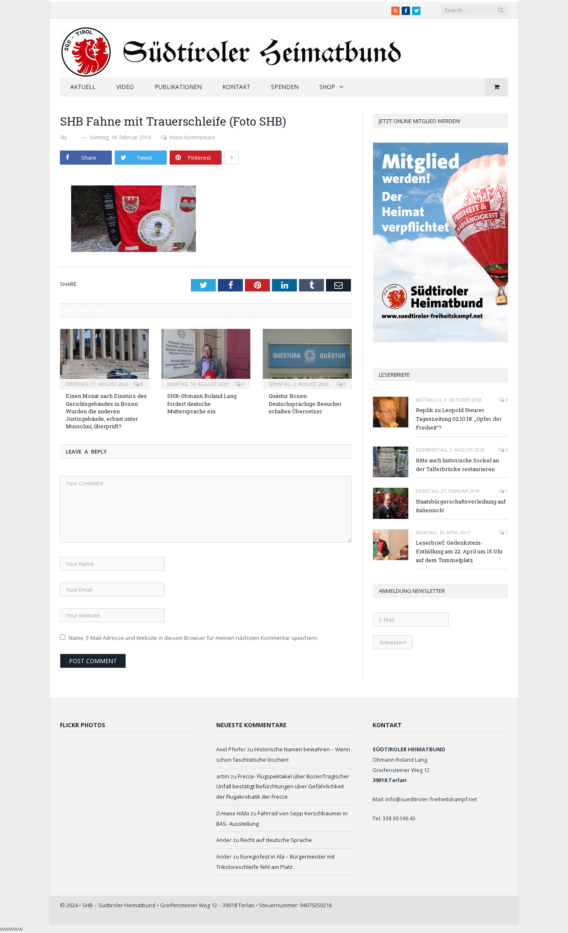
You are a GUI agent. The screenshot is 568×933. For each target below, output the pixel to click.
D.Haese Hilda (232, 813)
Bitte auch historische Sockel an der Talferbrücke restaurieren (457, 465)
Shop (327, 87)
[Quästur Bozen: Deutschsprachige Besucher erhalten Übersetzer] (307, 358)
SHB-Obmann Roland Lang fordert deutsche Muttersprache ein (202, 403)
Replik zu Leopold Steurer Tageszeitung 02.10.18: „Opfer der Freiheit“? (459, 418)
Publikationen (178, 87)
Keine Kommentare (192, 137)
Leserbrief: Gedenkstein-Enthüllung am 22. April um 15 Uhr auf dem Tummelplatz (459, 551)
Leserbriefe (394, 374)
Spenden (285, 87)
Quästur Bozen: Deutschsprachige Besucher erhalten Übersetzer (305, 403)
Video (125, 87)
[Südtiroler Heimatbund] (232, 46)
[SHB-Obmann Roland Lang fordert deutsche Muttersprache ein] (205, 358)
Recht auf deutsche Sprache (276, 840)
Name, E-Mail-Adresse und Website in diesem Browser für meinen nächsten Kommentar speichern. (193, 638)
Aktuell (83, 87)
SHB (74, 137)
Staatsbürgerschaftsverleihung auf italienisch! (461, 506)
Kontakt (236, 87)
